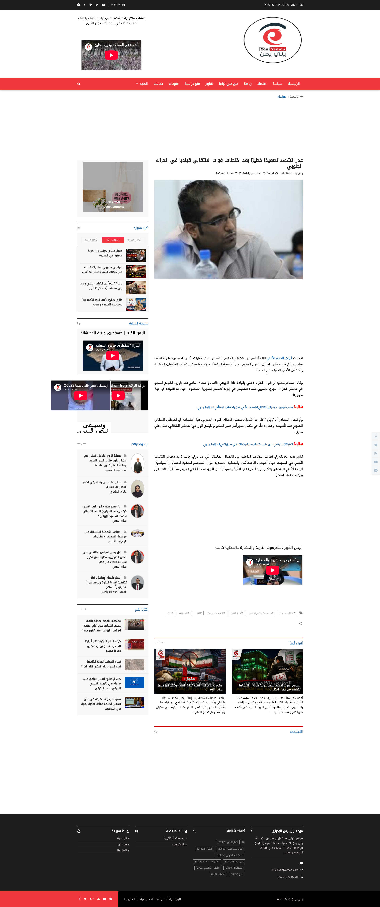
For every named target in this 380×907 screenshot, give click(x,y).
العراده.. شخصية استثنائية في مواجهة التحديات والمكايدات (106, 534)
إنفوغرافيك (178, 844)
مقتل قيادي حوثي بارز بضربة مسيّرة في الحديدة (105, 253)
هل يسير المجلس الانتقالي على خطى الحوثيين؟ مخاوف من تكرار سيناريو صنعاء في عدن (105, 557)
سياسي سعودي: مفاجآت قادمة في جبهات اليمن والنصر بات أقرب (102, 270)
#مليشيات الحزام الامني (261, 613)
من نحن (122, 844)
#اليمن (198, 613)
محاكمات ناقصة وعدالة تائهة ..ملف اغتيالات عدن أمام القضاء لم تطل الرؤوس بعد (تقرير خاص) (101, 625)
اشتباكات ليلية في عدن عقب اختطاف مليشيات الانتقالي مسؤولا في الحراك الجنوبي (248, 444)
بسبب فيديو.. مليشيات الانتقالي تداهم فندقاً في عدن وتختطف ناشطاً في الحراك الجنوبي (245, 407)
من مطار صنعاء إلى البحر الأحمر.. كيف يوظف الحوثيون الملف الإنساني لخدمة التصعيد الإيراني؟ (104, 511)
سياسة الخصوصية (152, 899)
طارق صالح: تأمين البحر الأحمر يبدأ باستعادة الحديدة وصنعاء (102, 302)
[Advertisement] (190, 127)
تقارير (209, 84)
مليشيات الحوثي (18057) (230, 855)
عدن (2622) (237, 874)
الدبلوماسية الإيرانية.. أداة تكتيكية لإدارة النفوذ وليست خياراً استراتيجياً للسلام (107, 582)
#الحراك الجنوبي (287, 613)
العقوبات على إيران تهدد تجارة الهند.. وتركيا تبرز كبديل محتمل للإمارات (190, 687)
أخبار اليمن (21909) (228, 842)
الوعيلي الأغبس (117, 541)
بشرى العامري (118, 491)
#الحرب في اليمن (216, 613)
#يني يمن (184, 613)
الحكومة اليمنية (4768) (207, 861)
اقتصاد (262, 84)
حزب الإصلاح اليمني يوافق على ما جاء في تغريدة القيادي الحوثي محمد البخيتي (102, 683)
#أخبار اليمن (237, 613)
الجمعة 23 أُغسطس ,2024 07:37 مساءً (251, 173)
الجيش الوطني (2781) (207, 868)
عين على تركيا (228, 84)
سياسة (277, 84)
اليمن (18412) (204, 849)
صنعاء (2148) (218, 874)
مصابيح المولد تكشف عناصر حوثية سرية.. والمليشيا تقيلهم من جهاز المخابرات (269, 687)
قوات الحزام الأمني (279, 358)
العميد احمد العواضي (114, 592)
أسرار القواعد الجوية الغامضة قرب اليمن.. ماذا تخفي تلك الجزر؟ (101, 664)
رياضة (248, 84)
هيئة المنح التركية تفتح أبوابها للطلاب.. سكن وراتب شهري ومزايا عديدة (102, 646)
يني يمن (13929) (234, 861)
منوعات (174, 84)
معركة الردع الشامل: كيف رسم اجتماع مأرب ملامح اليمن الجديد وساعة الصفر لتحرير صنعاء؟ (105, 460)
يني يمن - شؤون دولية (209, 681)
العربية (117, 5)
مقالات (158, 84)
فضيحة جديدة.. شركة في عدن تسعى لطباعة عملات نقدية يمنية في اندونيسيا (101, 704)
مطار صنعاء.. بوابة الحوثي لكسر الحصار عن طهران (105, 485)
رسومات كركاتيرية (174, 838)
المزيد (143, 84)
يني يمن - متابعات (289, 681)
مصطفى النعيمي (116, 470)
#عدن (170, 613)
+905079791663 (288, 877)
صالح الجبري (120, 521)
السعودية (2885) (234, 868)
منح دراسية (192, 84)
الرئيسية (294, 84)
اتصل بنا (122, 850)
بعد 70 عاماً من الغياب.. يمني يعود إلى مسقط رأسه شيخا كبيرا (101, 286)
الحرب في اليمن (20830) (230, 849)
